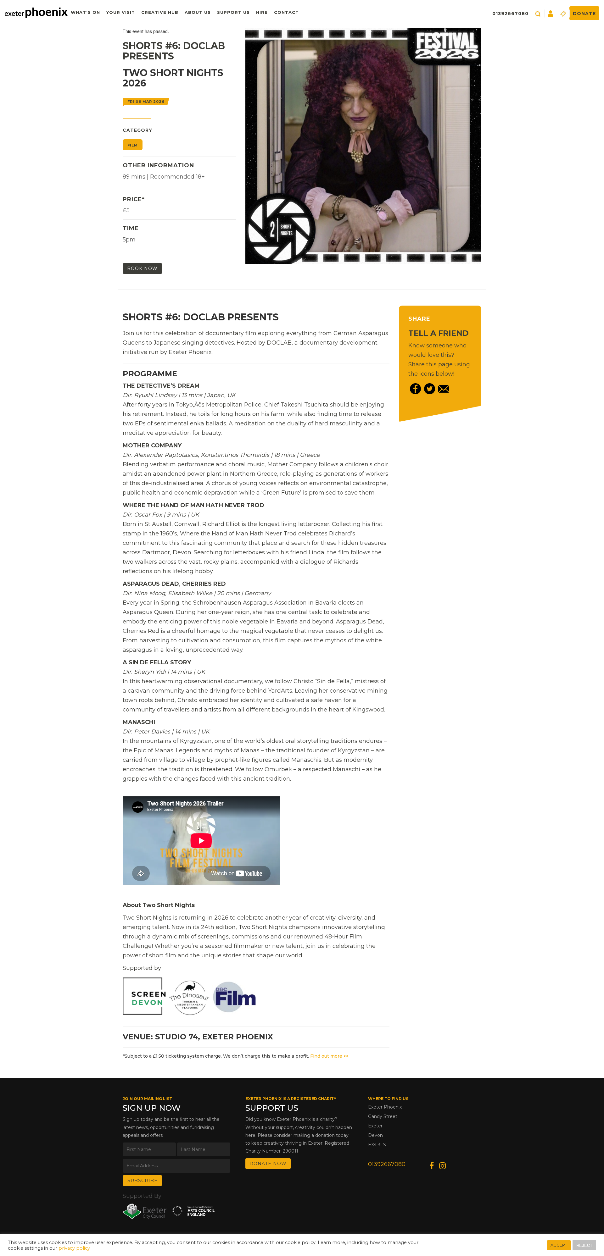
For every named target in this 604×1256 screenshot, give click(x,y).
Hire (262, 12)
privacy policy (74, 1248)
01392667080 (510, 13)
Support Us (233, 12)
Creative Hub (159, 12)
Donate (584, 13)
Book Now (142, 268)
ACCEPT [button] (559, 1245)
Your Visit (120, 12)
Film (132, 145)
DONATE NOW (268, 1163)
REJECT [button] (584, 1245)
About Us (198, 12)
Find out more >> (329, 1056)
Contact (286, 12)
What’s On (85, 12)
